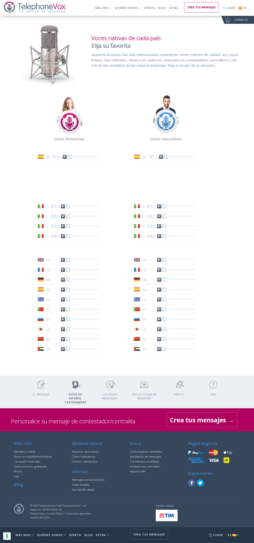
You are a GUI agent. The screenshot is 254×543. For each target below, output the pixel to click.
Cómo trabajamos (83, 456)
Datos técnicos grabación (30, 466)
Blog (162, 8)
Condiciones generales (77, 513)
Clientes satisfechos (84, 461)
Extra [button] (173, 8)
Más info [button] (102, 8)
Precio (18, 471)
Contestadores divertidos (146, 451)
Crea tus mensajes (202, 420)
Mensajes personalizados (88, 480)
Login (230, 8)
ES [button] (245, 8)
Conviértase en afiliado (144, 461)
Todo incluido (80, 485)
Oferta (149, 8)
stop (70, 157)
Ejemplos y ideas (25, 451)
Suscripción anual (83, 489)
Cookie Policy (54, 513)
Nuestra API (137, 471)
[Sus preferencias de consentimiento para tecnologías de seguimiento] (7, 536)
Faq (16, 476)
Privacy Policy (37, 513)
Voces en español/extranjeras (33, 456)
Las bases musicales (27, 461)
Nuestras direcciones (85, 451)
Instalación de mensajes (145, 456)
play (65, 157)
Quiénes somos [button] (127, 8)
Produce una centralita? (145, 466)
